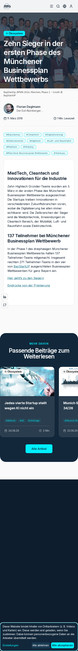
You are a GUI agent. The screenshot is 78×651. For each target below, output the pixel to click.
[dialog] (39, 636)
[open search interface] (58, 6)
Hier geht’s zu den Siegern (25, 278)
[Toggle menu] (51, 6)
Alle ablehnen (40, 645)
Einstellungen (11, 645)
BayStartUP (22, 266)
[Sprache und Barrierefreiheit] (64, 6)
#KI (22, 420)
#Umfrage (33, 420)
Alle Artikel (39, 449)
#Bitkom (10, 420)
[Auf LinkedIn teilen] (4, 297)
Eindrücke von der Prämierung (28, 285)
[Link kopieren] (4, 305)
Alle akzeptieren (62, 645)
